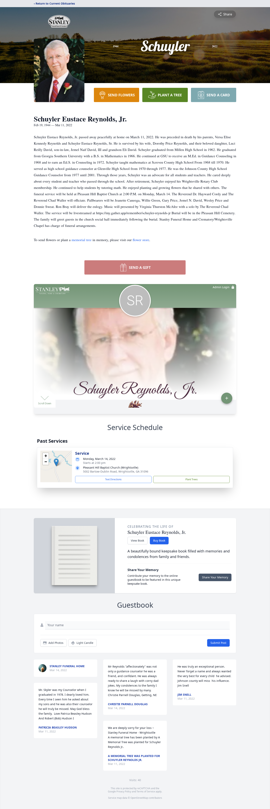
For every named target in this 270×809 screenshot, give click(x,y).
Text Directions (113, 479)
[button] (56, 462)
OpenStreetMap (139, 798)
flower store (141, 239)
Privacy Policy (123, 791)
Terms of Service (146, 791)
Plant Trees (191, 479)
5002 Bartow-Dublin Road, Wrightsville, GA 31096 (115, 471)
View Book (137, 540)
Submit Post (218, 643)
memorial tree (82, 239)
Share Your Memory (215, 577)
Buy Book (159, 540)
